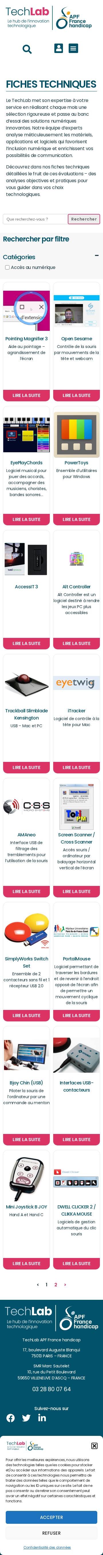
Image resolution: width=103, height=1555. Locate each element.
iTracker (76, 710)
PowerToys (76, 462)
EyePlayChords (26, 462)
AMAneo (26, 834)
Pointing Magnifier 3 (26, 338)
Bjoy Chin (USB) (26, 1083)
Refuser (51, 1533)
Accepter (51, 1517)
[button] (94, 1446)
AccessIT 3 (26, 586)
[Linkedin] (42, 1418)
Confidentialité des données (47, 1547)
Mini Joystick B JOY (26, 1207)
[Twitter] (26, 1418)
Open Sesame (76, 338)
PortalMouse (76, 959)
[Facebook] (10, 1418)
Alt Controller (76, 586)
